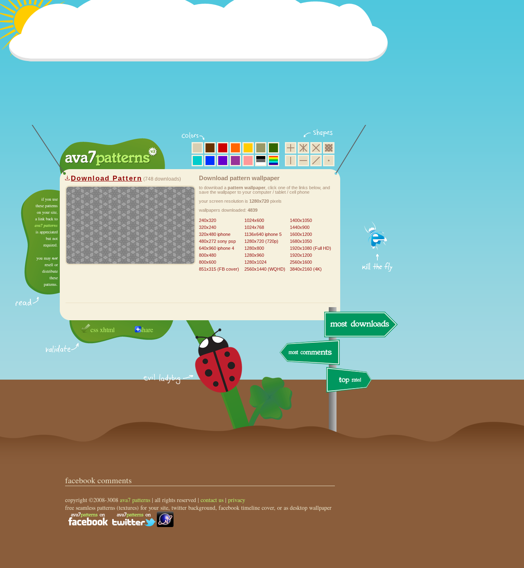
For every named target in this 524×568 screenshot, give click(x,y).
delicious (210, 369)
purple (235, 160)
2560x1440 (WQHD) (264, 269)
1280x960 (254, 255)
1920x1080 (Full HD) (310, 248)
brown (210, 148)
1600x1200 (301, 234)
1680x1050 (301, 241)
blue (210, 160)
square (290, 148)
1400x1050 (301, 220)
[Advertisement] (201, 67)
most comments (310, 353)
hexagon (303, 148)
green (273, 148)
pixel (328, 148)
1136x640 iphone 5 (263, 234)
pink (248, 160)
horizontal (303, 160)
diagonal (316, 160)
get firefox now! (378, 192)
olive (261, 148)
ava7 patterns (46, 225)
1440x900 (299, 227)
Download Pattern (106, 178)
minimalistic (328, 160)
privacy (236, 500)
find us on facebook (88, 519)
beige (197, 148)
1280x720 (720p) (261, 241)
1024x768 (254, 227)
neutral (261, 160)
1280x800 (254, 248)
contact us (212, 500)
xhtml (107, 329)
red (222, 148)
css (94, 329)
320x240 (207, 227)
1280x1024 (255, 262)
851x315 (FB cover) (219, 269)
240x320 (207, 220)
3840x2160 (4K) (306, 269)
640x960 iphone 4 (216, 248)
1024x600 (254, 220)
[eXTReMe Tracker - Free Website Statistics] (165, 525)
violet (222, 160)
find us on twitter (134, 519)
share (146, 329)
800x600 (207, 262)
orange (235, 148)
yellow (248, 148)
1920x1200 (301, 255)
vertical (290, 160)
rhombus (316, 148)
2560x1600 (301, 262)
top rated (350, 381)
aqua (197, 160)
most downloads (360, 324)
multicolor (273, 160)
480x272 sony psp (217, 241)
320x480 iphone (214, 234)
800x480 (207, 255)
